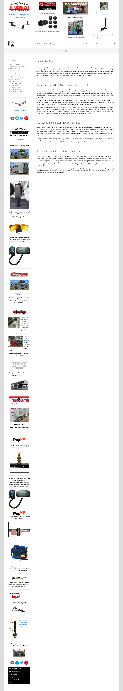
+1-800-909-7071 (19, 139)
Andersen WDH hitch (14, 68)
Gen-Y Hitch (11, 70)
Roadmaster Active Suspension (16, 66)
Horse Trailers (13, 674)
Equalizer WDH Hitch (14, 79)
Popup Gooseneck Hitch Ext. (16, 76)
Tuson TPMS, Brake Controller (16, 72)
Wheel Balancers (97, 13)
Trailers (39, 44)
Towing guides (54, 44)
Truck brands (100, 44)
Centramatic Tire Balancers (15, 74)
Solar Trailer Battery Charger (16, 91)
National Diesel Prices (15, 668)
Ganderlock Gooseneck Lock (16, 78)
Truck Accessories (78, 44)
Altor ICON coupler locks (15, 64)
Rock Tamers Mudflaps (14, 87)
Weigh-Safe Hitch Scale (14, 83)
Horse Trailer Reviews (15, 680)
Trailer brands (90, 44)
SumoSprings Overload (14, 89)
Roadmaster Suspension (19, 110)
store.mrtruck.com (19, 96)
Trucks (46, 44)
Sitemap (11, 683)
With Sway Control (19, 17)
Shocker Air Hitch (13, 85)
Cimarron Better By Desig (47, 13)
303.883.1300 (61, 51)
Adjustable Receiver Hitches (75, 38)
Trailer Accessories (66, 44)
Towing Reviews (13, 677)
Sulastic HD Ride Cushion (15, 81)
